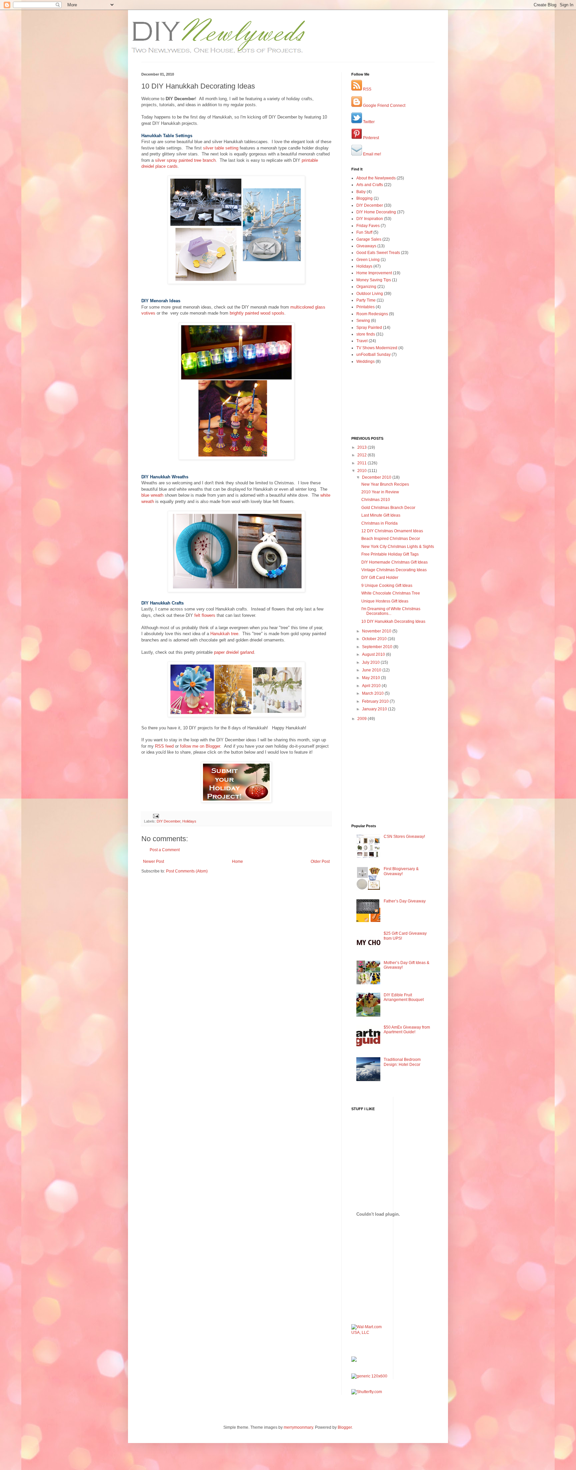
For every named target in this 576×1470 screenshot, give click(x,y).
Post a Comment (165, 850)
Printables (365, 307)
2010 (362, 470)
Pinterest (370, 137)
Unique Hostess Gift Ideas (384, 601)
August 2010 (374, 654)
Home (237, 861)
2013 (362, 447)
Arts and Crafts (369, 184)
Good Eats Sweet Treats (378, 252)
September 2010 (377, 646)
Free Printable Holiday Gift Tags (390, 554)
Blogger (345, 1427)
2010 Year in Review (380, 492)
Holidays (189, 821)
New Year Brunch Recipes (385, 484)
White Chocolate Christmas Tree (390, 593)
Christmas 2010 (375, 499)
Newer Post (153, 861)
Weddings (365, 361)
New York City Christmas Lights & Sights (397, 546)
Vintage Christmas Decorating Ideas (394, 570)
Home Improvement (374, 273)
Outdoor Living (369, 293)
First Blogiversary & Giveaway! (401, 871)
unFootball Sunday (373, 354)
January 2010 (375, 709)
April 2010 (372, 685)
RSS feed (164, 746)
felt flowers (204, 615)
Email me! (371, 154)
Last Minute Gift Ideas (380, 515)
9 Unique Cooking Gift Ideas (386, 585)
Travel (362, 341)
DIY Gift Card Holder (379, 577)
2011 (362, 463)
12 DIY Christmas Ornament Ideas (392, 531)
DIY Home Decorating (376, 212)
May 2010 (371, 677)
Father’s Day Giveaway (405, 901)
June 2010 (372, 670)
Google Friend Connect (383, 105)
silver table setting (220, 147)
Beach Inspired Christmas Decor (390, 538)
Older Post (320, 861)
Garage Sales (368, 239)
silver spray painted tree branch (185, 160)
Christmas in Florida (379, 523)
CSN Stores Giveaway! (404, 836)
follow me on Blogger (200, 746)
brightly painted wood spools (257, 313)
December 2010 (377, 477)
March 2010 (373, 693)
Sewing (363, 320)
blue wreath (152, 495)
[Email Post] (155, 816)
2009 (362, 718)
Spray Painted (369, 327)
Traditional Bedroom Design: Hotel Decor (402, 1062)
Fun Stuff (364, 232)
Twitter (368, 122)
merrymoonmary (298, 1427)
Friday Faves (368, 225)
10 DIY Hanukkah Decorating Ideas (393, 621)
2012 (362, 455)
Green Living (368, 259)
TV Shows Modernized (376, 348)
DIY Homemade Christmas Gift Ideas (394, 562)
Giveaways (366, 246)
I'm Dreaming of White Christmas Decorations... (390, 611)
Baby (361, 191)
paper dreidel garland (234, 652)
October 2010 (375, 638)
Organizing (366, 286)
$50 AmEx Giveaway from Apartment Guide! (407, 1029)
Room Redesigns (372, 314)
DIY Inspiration (369, 218)
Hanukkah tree (224, 633)
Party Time (366, 300)
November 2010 (377, 631)
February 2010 (376, 701)
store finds (365, 334)
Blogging (364, 198)
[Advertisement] (180, 894)
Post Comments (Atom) (187, 871)
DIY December (168, 821)
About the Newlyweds (376, 178)
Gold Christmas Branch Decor (388, 507)
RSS (366, 89)
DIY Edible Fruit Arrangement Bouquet (404, 997)
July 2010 (371, 662)
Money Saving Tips (373, 280)
